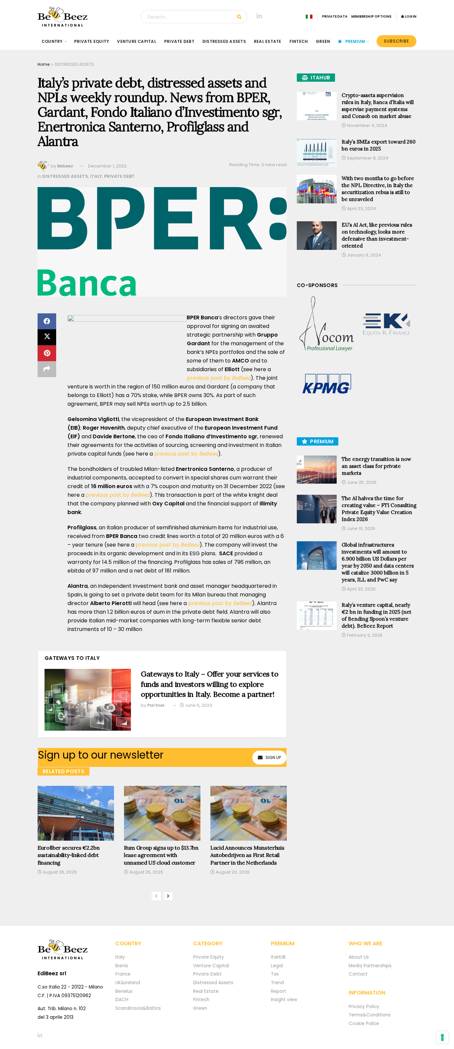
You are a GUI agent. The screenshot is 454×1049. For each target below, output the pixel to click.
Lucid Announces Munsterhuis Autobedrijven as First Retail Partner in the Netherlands (247, 855)
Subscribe (396, 41)
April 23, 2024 (361, 208)
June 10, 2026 (360, 528)
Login (410, 16)
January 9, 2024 (363, 255)
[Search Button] (240, 16)
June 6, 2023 (198, 705)
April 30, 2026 (361, 589)
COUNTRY (52, 41)
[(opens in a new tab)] (326, 324)
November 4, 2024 (366, 125)
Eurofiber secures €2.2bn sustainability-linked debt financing (68, 855)
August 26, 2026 (59, 872)
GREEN (323, 41)
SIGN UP (273, 757)
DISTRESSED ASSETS (224, 41)
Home (44, 64)
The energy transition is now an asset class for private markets (376, 466)
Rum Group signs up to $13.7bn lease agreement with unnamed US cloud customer (161, 855)
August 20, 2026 (232, 872)
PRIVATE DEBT (179, 41)
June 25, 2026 (361, 482)
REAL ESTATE (268, 41)
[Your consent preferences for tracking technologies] (442, 1037)
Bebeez (65, 166)
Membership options (371, 16)
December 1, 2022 (107, 166)
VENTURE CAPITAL (136, 41)
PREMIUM (355, 41)
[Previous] (156, 896)
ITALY (96, 176)
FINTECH (298, 41)
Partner (156, 705)
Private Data (334, 16)
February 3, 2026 (364, 635)
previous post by (219, 378)
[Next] (168, 896)
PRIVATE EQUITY (91, 41)
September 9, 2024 (367, 158)
